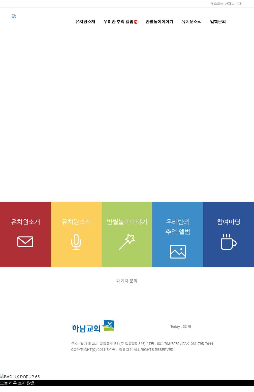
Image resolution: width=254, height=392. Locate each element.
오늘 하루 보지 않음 (17, 383)
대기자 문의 (127, 281)
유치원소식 (76, 221)
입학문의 (218, 21)
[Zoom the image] (93, 322)
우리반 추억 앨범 (120, 21)
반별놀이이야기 (159, 21)
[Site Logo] (39, 21)
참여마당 (228, 221)
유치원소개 (25, 221)
